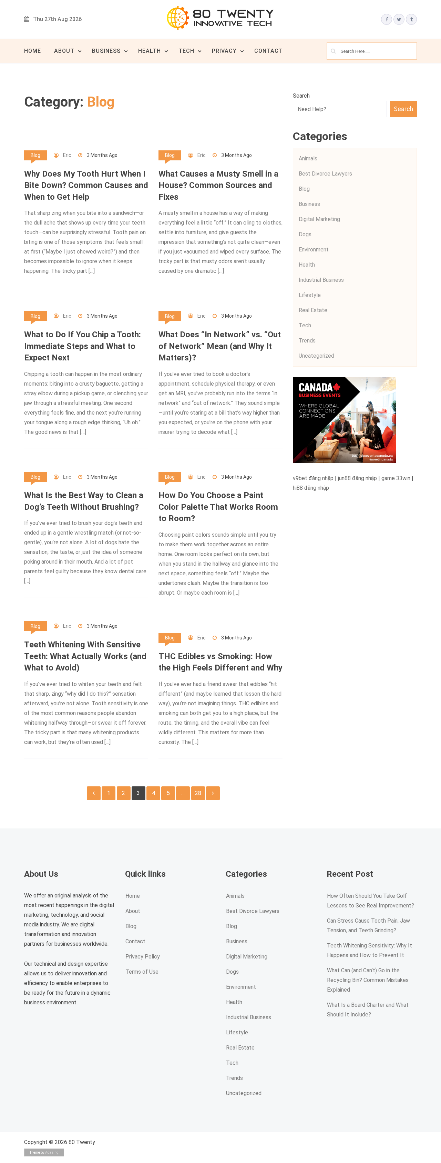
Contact (268, 51)
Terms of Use (141, 971)
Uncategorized (316, 355)
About (64, 51)
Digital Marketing (319, 219)
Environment (314, 249)
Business (106, 51)
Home (32, 51)
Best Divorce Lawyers (325, 173)
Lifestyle (310, 295)
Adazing (52, 1152)
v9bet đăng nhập (313, 478)
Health (149, 51)
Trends (307, 340)
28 (198, 793)
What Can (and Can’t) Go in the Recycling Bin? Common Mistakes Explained (368, 980)
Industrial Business (321, 280)
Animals (308, 158)
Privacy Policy (142, 956)
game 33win (395, 478)
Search (301, 95)
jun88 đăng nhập (357, 478)
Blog (35, 155)
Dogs (305, 234)
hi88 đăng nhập (311, 488)
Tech (186, 51)
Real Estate (313, 310)
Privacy (224, 51)
